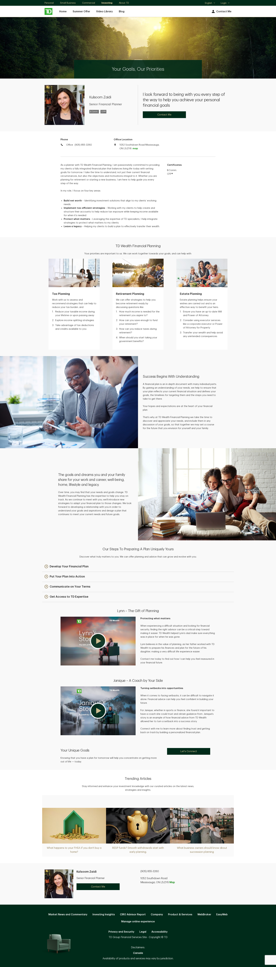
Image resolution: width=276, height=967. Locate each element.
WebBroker (204, 914)
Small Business (68, 3)
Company (157, 914)
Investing (106, 3)
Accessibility (159, 932)
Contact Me (223, 11)
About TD (124, 3)
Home (63, 11)
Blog (121, 11)
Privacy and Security (121, 932)
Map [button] (172, 882)
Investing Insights (103, 914)
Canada (138, 953)
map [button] (135, 148)
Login (223, 3)
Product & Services (180, 914)
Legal (142, 932)
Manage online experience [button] (138, 921)
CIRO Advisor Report (133, 914)
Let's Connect (188, 751)
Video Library (104, 11)
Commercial (88, 3)
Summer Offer (81, 11)
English (210, 3)
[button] (66, 567)
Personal (49, 3)
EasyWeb (222, 914)
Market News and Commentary (67, 914)
